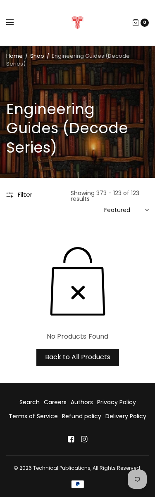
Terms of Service (33, 416)
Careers (55, 402)
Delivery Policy (125, 416)
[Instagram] (84, 439)
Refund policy (81, 416)
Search (29, 402)
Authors (82, 402)
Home (14, 56)
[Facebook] (71, 439)
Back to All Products (77, 357)
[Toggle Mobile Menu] (15, 23)
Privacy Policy (116, 402)
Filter (25, 194)
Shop (37, 56)
